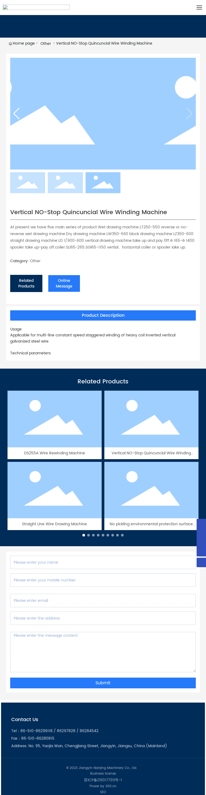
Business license (103, 773)
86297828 (66, 731)
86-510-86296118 (36, 731)
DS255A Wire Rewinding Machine (54, 453)
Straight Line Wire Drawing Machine (54, 524)
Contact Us (24, 720)
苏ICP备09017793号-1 (103, 780)
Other (46, 44)
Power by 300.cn (103, 786)
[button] (16, 114)
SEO (103, 792)
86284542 (89, 731)
